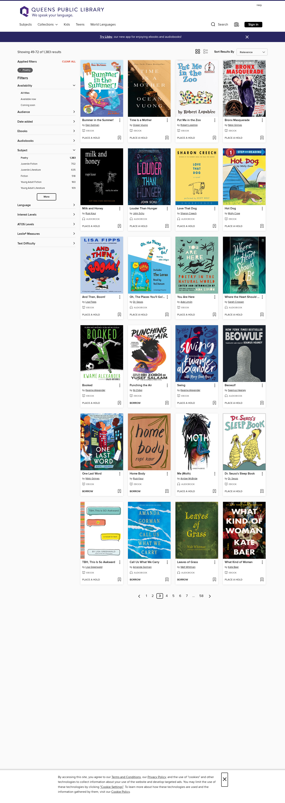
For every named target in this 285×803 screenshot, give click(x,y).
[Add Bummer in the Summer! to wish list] (119, 138)
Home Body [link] (137, 473)
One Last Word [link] (92, 473)
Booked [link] (87, 385)
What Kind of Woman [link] (239, 562)
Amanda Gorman (142, 567)
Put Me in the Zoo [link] (189, 120)
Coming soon (28, 105)
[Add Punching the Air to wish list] (166, 403)
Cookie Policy (120, 792)
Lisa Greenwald (94, 567)
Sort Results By (224, 52)
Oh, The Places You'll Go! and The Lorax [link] (147, 297)
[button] (219, 25)
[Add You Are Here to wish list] (214, 314)
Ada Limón (186, 301)
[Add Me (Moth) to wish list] (214, 491)
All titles (25, 93)
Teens (80, 24)
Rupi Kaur (91, 213)
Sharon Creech (188, 213)
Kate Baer (233, 567)
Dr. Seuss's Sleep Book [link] (240, 473)
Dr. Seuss (138, 301)
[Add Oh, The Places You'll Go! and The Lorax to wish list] (166, 314)
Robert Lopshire (189, 125)
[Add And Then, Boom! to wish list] (119, 314)
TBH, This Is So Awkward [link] (98, 562)
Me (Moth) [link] (184, 473)
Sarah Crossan (236, 301)
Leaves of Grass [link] (187, 562)
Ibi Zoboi (137, 390)
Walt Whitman (187, 567)
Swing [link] (181, 385)
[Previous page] (139, 596)
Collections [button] (46, 24)
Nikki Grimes (235, 125)
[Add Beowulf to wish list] (261, 403)
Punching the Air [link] (141, 385)
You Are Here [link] (185, 297)
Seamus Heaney (237, 390)
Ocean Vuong (140, 125)
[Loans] (237, 25)
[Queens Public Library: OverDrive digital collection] (62, 11)
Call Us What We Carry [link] (144, 562)
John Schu (138, 213)
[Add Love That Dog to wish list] (214, 226)
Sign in (253, 24)
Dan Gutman (92, 125)
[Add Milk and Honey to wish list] (119, 226)
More (46, 197)
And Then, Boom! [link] (93, 297)
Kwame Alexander (95, 390)
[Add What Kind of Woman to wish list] (261, 579)
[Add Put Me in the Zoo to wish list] (214, 138)
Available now (28, 99)
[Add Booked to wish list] (119, 403)
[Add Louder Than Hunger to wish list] (166, 226)
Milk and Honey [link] (92, 208)
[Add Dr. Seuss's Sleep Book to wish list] (261, 491)
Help (259, 5)
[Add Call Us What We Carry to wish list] (166, 579)
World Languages (103, 24)
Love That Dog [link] (187, 208)
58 (201, 596)
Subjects (25, 24)
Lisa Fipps (91, 301)
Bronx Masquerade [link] (237, 120)
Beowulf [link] (230, 385)
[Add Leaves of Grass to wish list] (214, 579)
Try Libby (106, 37)
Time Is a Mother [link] (141, 120)
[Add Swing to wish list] (214, 403)
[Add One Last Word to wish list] (119, 491)
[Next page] (210, 596)
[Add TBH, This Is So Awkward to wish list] (119, 579)
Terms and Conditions (126, 777)
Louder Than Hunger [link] (143, 208)
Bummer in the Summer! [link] (98, 120)
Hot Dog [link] (230, 208)
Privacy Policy (157, 777)
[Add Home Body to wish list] (166, 491)
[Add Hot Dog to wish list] (261, 226)
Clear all (69, 61)
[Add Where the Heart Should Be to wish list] (261, 314)
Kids (67, 24)
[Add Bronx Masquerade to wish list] (261, 138)
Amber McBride (188, 478)
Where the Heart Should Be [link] (242, 297)
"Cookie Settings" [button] (111, 787)
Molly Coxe (234, 213)
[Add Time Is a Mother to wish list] (166, 138)
